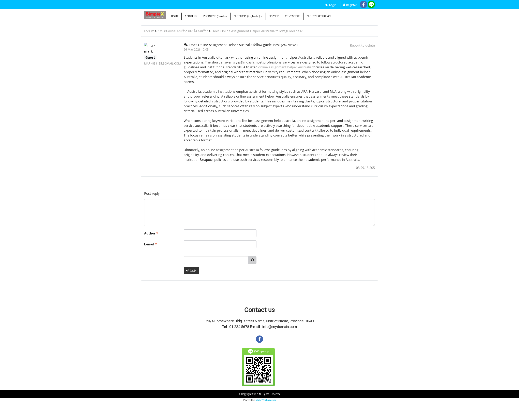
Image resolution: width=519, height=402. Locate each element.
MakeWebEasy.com (265, 400)
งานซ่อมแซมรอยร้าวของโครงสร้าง (183, 31)
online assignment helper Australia (285, 67)
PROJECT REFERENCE (319, 16)
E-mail (150, 244)
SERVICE (274, 16)
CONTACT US (292, 16)
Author (151, 233)
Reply (192, 270)
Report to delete (362, 45)
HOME (174, 16)
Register (351, 4)
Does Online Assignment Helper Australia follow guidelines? (257, 31)
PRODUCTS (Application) (247, 16)
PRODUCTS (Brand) (214, 16)
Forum (149, 31)
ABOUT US (191, 16)
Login (332, 4)
